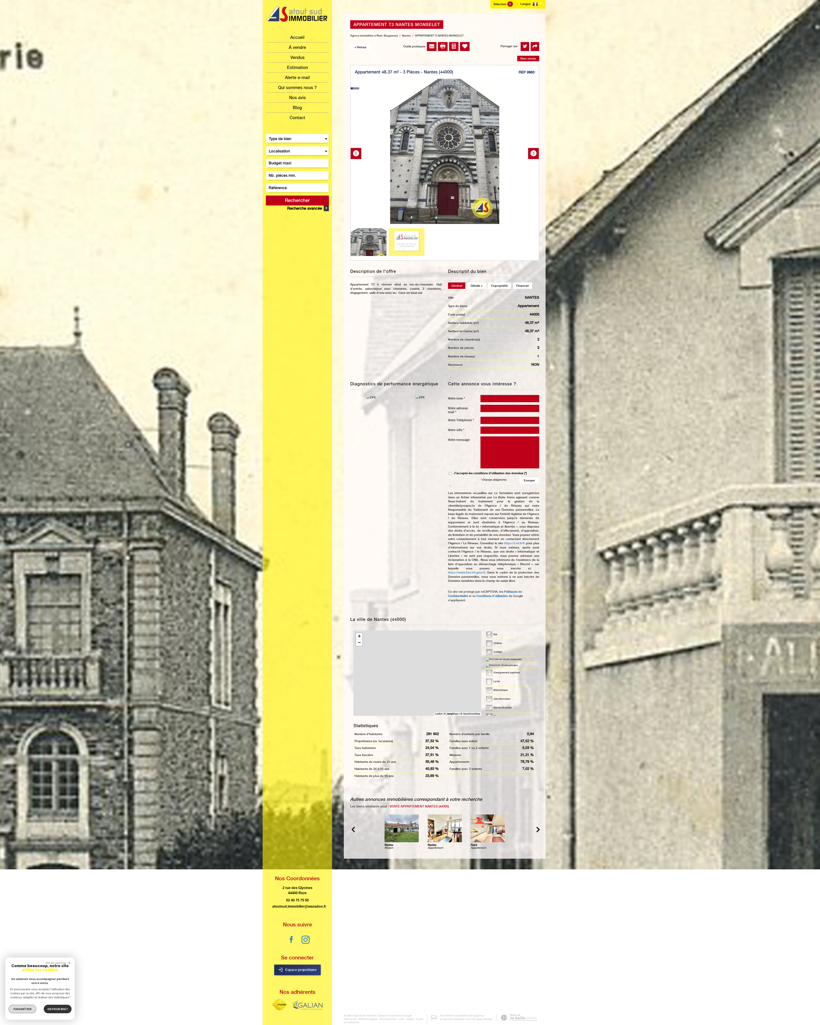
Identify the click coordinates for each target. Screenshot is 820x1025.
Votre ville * (456, 430)
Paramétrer (22, 1009)
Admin (410, 1019)
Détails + (477, 285)
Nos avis (297, 97)
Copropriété (499, 285)
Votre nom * (456, 398)
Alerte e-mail (297, 77)
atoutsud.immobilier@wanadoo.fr (299, 906)
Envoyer (529, 480)
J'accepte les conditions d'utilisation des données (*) (490, 473)
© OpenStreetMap (470, 713)
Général (456, 285)
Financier (522, 285)
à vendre (297, 47)
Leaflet (438, 713)
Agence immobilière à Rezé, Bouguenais (374, 35)
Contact (297, 117)
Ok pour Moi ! (57, 1009)
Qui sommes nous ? (297, 87)
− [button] (359, 642)
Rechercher (297, 200)
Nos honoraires (388, 1019)
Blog (297, 107)
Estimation (297, 67)
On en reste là (56, 963)
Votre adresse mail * (458, 410)
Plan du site (350, 1019)
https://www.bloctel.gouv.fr (466, 572)
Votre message (459, 440)
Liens (401, 1019)
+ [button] (359, 636)
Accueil (297, 37)
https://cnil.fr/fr (514, 543)
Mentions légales (368, 1019)
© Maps (451, 713)
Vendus (297, 57)
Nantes (406, 35)
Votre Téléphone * (461, 420)
